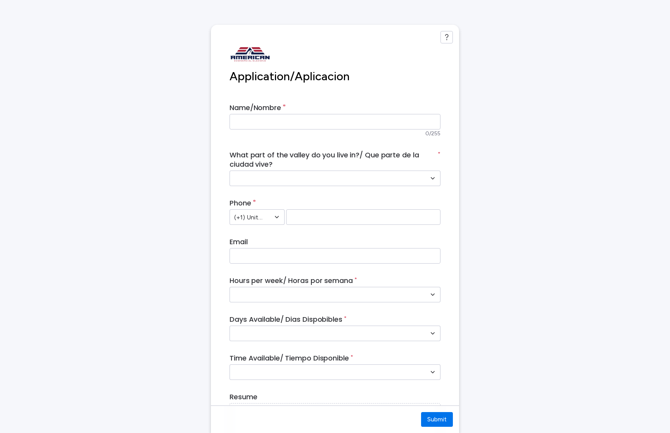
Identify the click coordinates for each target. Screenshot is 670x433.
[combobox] (326, 178)
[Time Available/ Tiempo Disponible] (433, 372)
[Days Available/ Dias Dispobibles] (433, 333)
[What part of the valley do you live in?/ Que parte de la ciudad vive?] (433, 178)
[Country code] (277, 217)
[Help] (446, 37)
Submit (437, 419)
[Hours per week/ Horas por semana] (433, 294)
